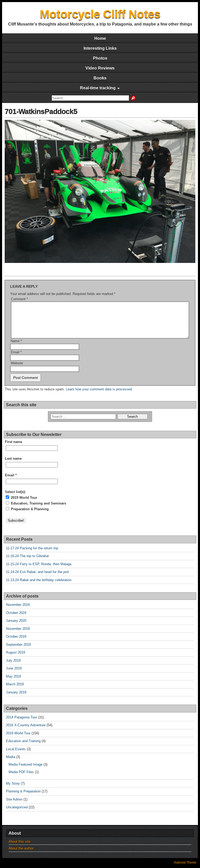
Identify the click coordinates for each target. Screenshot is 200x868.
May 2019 (13, 676)
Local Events (16, 749)
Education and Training (23, 741)
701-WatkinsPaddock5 (41, 111)
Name (16, 341)
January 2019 (16, 692)
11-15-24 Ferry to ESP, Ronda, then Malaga (38, 564)
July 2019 (13, 660)
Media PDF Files (21, 772)
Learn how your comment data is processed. (99, 389)
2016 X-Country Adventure (26, 725)
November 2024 (18, 605)
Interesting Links (100, 48)
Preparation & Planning (29, 509)
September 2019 (18, 645)
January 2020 (16, 621)
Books (100, 78)
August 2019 (15, 652)
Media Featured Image (25, 764)
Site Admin (14, 799)
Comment (19, 299)
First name (13, 442)
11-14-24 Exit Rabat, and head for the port (37, 572)
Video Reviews (100, 68)
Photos (100, 58)
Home (100, 38)
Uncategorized (17, 807)
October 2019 (16, 636)
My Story (13, 783)
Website (17, 363)
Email (16, 352)
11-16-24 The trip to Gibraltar (27, 556)
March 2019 (15, 684)
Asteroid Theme (185, 862)
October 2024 (16, 613)
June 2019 (14, 668)
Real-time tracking (98, 88)
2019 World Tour (23, 498)
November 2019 (18, 629)
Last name (13, 458)
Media (10, 757)
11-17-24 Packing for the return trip (32, 548)
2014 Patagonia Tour (21, 717)
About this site (19, 842)
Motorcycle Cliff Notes (100, 14)
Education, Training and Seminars (38, 503)
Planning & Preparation (23, 791)
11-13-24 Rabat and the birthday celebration (38, 580)
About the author (21, 848)
